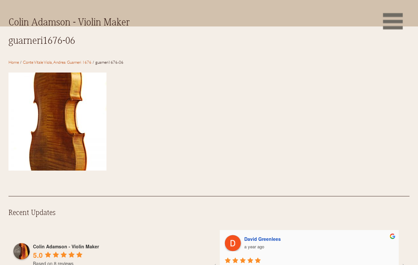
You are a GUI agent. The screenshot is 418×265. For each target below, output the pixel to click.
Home (13, 62)
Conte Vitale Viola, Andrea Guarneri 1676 (57, 62)
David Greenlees (262, 239)
